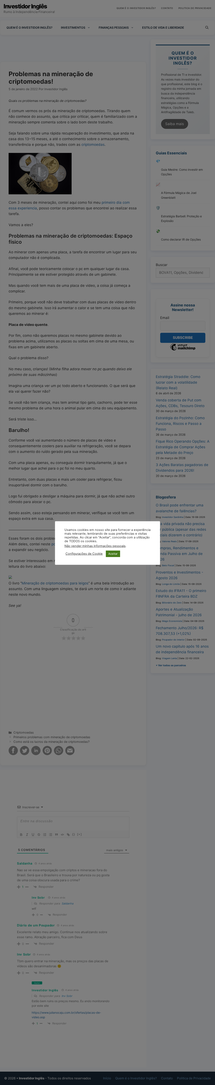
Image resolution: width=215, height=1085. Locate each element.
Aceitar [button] (113, 553)
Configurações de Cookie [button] (84, 554)
